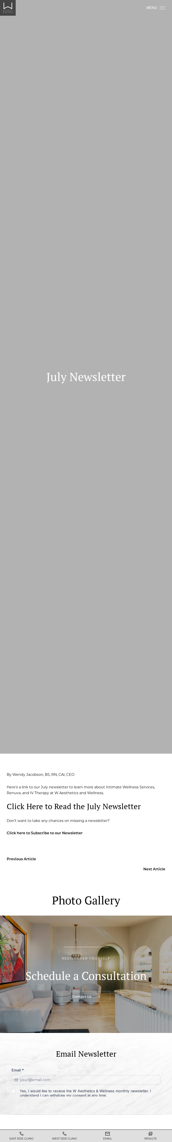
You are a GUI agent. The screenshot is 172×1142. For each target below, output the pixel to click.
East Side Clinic (21, 1138)
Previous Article (21, 858)
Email (107, 1138)
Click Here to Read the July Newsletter (74, 806)
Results (150, 1138)
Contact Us (81, 996)
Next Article (154, 869)
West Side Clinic (64, 1138)
